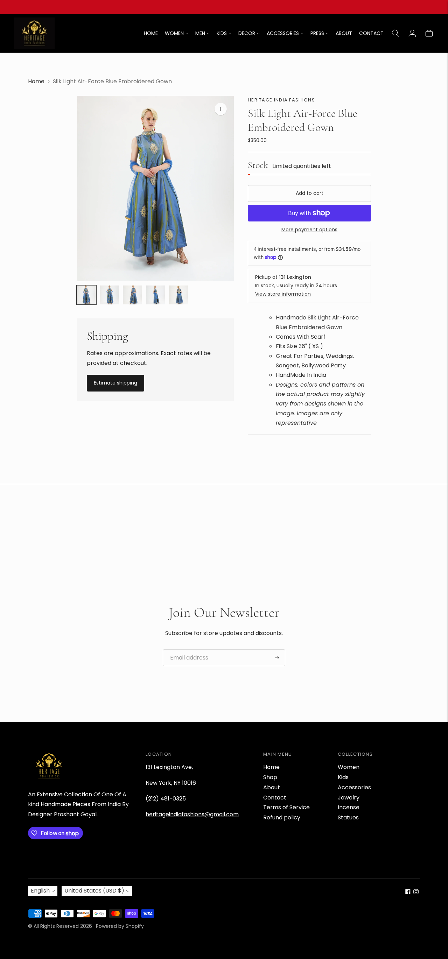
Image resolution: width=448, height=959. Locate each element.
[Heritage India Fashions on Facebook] (408, 892)
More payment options (309, 229)
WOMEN (174, 33)
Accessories (354, 787)
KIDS (222, 33)
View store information (283, 293)
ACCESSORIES (283, 33)
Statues (348, 817)
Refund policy (281, 817)
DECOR (246, 33)
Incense (348, 807)
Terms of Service (286, 807)
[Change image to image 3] (132, 295)
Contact (274, 798)
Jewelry (348, 798)
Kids (343, 777)
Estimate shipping (115, 382)
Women (348, 767)
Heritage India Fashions (281, 100)
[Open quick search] (395, 33)
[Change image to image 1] (86, 295)
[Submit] (277, 657)
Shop (270, 777)
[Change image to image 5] (178, 295)
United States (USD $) (94, 891)
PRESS (317, 33)
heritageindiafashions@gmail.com (192, 814)
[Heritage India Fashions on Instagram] (416, 892)
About (271, 787)
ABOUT (344, 33)
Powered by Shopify (120, 926)
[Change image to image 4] (155, 295)
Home (36, 81)
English (40, 891)
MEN (200, 33)
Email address (186, 649)
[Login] (412, 33)
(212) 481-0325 (166, 799)
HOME (151, 33)
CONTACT (371, 33)
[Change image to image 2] (109, 295)
